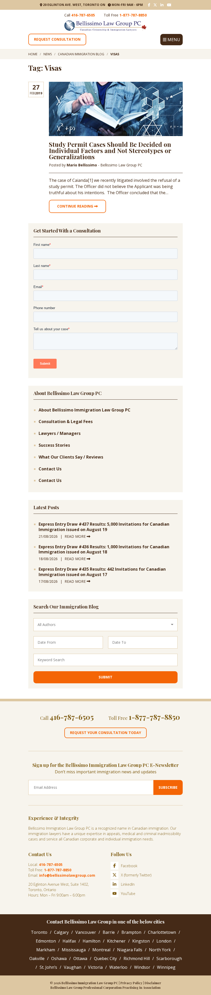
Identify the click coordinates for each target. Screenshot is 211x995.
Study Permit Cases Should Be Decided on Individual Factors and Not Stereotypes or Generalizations (110, 150)
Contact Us (50, 469)
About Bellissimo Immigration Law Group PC (84, 410)
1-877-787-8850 (133, 15)
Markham (45, 950)
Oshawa (59, 958)
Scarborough (169, 958)
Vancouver (85, 932)
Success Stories (54, 445)
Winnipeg (166, 967)
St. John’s (48, 967)
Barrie (109, 932)
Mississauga (74, 950)
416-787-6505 (83, 15)
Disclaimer (153, 983)
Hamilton (91, 941)
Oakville (37, 958)
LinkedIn (128, 884)
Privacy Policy (131, 983)
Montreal (101, 950)
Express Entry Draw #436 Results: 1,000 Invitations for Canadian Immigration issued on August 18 (104, 549)
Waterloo (118, 967)
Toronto (39, 932)
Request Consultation (57, 39)
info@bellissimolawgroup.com (67, 875)
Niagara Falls (129, 950)
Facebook (129, 865)
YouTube (128, 893)
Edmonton (46, 941)
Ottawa (80, 958)
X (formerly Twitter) (136, 875)
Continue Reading (75, 206)
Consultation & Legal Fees (66, 421)
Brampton (131, 932)
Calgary (61, 932)
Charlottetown (162, 932)
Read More (76, 536)
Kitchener (116, 941)
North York (160, 950)
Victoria (95, 967)
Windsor (142, 967)
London (163, 941)
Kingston (141, 941)
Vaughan (72, 967)
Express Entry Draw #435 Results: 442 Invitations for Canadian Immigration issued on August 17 (102, 572)
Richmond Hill (137, 958)
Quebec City (105, 958)
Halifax (69, 941)
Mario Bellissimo (82, 165)
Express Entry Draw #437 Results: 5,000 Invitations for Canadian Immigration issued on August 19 (104, 527)
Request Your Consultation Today (105, 732)
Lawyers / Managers (60, 433)
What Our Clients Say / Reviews (71, 457)
